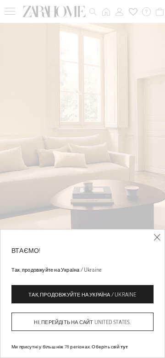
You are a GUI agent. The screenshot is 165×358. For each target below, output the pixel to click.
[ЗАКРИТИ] (157, 237)
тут (124, 346)
